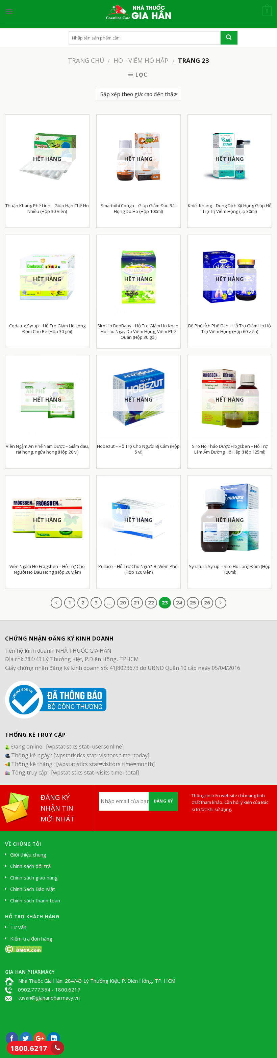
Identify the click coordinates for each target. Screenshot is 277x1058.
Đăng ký (163, 801)
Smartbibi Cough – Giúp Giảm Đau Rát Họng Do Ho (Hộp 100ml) (138, 208)
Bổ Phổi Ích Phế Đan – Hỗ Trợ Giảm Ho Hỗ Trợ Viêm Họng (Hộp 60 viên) (229, 328)
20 (123, 602)
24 (179, 602)
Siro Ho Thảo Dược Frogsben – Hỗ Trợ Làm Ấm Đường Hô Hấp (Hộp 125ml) (230, 449)
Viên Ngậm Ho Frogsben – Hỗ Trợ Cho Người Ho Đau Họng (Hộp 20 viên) (47, 569)
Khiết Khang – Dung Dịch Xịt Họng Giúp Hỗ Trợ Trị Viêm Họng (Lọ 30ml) (230, 208)
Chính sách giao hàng (34, 877)
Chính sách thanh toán (35, 900)
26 (207, 602)
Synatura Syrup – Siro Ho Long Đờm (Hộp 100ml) (230, 569)
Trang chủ (86, 60)
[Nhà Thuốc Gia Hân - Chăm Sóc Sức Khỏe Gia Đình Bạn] (138, 11)
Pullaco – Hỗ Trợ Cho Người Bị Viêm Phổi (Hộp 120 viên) (138, 569)
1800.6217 (28, 1048)
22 (151, 602)
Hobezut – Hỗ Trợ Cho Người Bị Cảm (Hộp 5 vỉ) (138, 449)
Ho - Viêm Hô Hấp (141, 60)
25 (193, 602)
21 (137, 602)
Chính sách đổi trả (30, 866)
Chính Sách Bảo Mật (32, 889)
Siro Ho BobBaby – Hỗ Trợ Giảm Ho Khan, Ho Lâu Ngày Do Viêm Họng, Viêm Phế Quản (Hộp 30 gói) (138, 331)
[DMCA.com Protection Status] (23, 948)
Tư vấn (18, 927)
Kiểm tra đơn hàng (31, 938)
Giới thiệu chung (28, 854)
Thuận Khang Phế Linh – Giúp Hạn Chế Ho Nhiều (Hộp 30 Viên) (47, 208)
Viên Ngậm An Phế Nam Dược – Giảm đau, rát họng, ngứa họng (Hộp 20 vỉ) (47, 449)
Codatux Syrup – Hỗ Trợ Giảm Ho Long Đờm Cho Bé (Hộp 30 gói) (47, 328)
